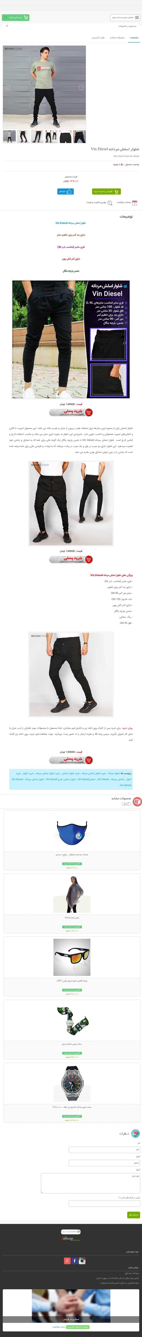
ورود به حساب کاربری (78, 1327)
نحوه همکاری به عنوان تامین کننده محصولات (119, 1283)
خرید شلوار (28, 773)
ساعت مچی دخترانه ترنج (72, 1044)
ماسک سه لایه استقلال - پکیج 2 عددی (72, 855)
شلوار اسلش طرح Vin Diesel (60, 779)
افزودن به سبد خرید (103, 191)
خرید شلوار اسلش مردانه (93, 773)
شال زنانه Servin (72, 918)
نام (139, 1143)
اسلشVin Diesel (86, 779)
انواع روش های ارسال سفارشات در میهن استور (117, 1278)
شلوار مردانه (113, 773)
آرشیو (126, 804)
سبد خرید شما (15, 17)
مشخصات (134, 38)
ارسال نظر (133, 1215)
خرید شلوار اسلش (70, 773)
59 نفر (62, 191)
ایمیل (138, 1156)
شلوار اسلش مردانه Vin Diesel (28, 779)
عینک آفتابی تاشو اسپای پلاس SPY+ (72, 981)
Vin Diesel (103, 779)
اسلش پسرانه (117, 779)
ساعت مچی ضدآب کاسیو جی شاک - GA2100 (72, 1107)
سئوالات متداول (132, 1273)
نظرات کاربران (98, 38)
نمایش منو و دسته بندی (122, 17)
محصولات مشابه (117, 38)
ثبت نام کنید (58, 1327)
